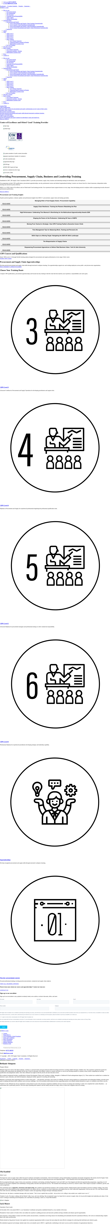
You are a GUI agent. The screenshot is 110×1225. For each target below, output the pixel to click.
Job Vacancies (10, 14)
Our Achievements (11, 12)
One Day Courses (7, 46)
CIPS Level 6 (9, 38)
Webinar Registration (11, 19)
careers (5, 30)
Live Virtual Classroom (16, 41)
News (4, 54)
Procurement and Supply (12, 22)
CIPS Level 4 (9, 35)
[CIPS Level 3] (55, 384)
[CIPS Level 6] (55, 738)
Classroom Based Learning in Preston (19, 42)
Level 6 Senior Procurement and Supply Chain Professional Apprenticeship (29, 27)
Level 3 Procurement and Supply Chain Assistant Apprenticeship (26, 23)
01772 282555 (9, 1050)
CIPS (4, 32)
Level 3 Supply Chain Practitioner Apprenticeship (22, 25)
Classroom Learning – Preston (14, 51)
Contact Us (6, 55)
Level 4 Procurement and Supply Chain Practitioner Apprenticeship (27, 26)
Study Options (10, 39)
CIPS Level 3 (9, 33)
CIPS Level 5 (9, 36)
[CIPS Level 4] (55, 502)
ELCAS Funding (10, 45)
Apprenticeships (7, 20)
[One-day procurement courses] (55, 975)
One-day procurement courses (10, 978)
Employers (9, 29)
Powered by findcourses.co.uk (12, 1047)
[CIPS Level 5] (55, 620)
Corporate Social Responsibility (14, 16)
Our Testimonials (10, 13)
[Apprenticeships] (55, 856)
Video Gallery (10, 17)
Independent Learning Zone (17, 43)
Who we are (6, 10)
